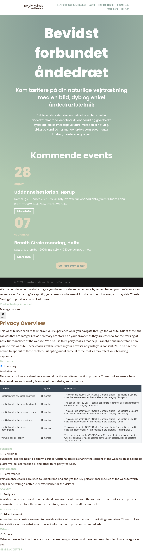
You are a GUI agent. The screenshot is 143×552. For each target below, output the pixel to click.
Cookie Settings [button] (9, 304)
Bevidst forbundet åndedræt (71, 5)
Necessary (9, 366)
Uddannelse (123, 5)
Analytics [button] (5, 489)
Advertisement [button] (9, 509)
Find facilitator (106, 5)
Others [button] (4, 529)
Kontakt (125, 9)
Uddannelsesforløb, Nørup (44, 192)
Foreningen (112, 9)
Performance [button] (8, 469)
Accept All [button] (26, 304)
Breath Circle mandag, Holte (46, 243)
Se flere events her (71, 266)
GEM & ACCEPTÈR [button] (11, 549)
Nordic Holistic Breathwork (33, 7)
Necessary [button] (6, 361)
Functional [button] (6, 449)
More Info (24, 211)
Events (92, 5)
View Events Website (53, 204)
